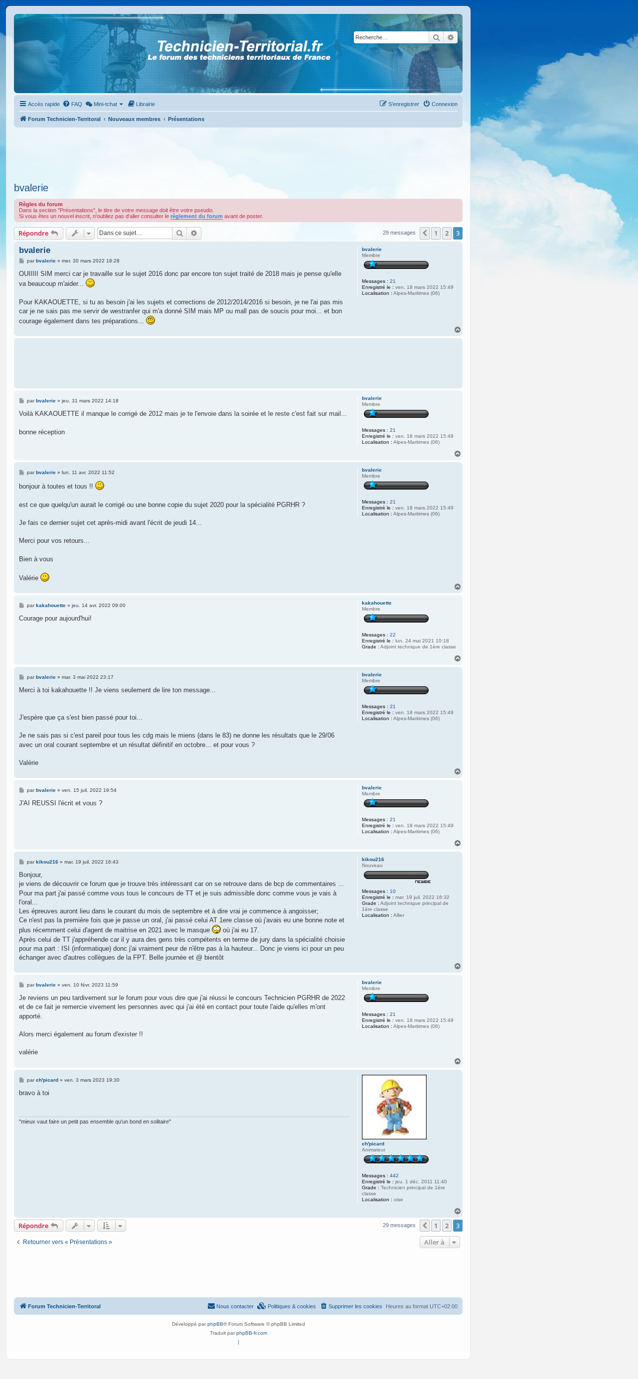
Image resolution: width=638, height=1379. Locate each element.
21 (393, 281)
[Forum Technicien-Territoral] (59, 53)
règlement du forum (196, 216)
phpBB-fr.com (251, 1333)
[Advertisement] (238, 151)
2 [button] (447, 233)
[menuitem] (72, 104)
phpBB (215, 1324)
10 (393, 891)
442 (394, 1175)
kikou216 (373, 859)
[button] (425, 233)
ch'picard (373, 1143)
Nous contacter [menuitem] (235, 1306)
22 (393, 634)
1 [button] (436, 233)
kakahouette (377, 603)
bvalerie (31, 187)
